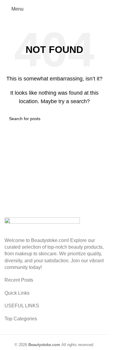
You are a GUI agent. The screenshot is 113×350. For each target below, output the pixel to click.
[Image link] (42, 226)
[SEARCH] (97, 119)
